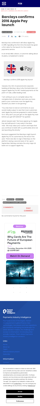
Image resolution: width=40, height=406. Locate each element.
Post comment (28, 209)
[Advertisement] (20, 173)
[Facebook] (8, 36)
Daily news (31, 32)
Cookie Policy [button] (18, 383)
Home (5, 344)
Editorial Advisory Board (11, 352)
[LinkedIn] (15, 36)
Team (5, 349)
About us (6, 347)
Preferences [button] (31, 386)
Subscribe (6, 354)
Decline (20, 396)
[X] (12, 36)
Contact (6, 362)
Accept (20, 391)
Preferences (20, 401)
